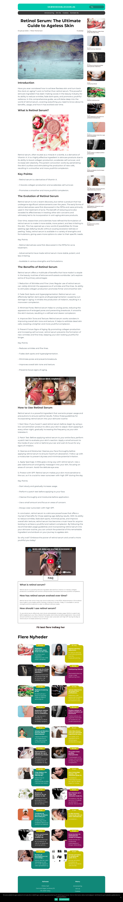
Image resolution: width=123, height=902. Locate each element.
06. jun (74, 728)
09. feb (74, 748)
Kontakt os (74, 13)
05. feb (40, 769)
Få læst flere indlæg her (51, 627)
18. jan (74, 769)
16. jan (74, 831)
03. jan (40, 707)
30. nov (74, 707)
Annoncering (49, 13)
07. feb (40, 686)
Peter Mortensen (36, 31)
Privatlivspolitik (64, 899)
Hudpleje (80, 31)
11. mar (40, 748)
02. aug (74, 645)
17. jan (40, 810)
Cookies (65, 13)
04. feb (74, 686)
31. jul (40, 728)
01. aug (40, 645)
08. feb (40, 666)
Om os (58, 13)
